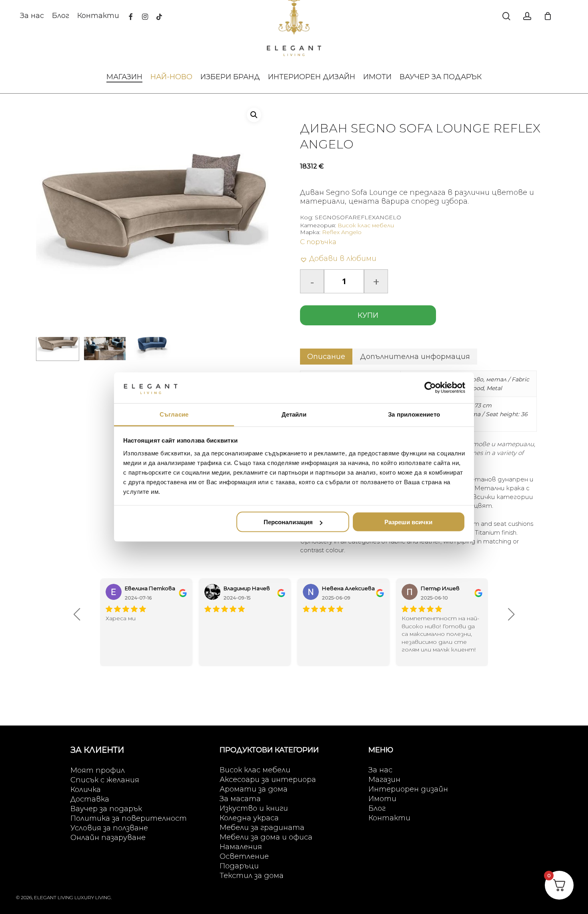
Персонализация (288, 522)
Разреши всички (408, 522)
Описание (326, 356)
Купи (368, 315)
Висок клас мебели (366, 225)
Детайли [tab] (294, 414)
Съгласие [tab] (174, 414)
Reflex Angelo (342, 232)
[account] (527, 16)
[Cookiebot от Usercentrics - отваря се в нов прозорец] (430, 388)
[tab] (326, 357)
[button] (254, 115)
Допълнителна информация (415, 356)
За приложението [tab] (414, 414)
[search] (506, 16)
